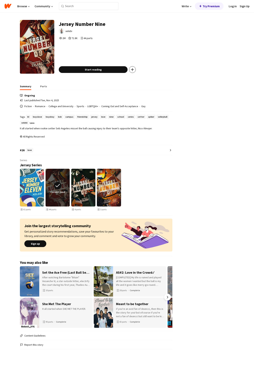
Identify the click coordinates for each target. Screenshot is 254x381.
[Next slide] (171, 187)
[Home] (7, 6)
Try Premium (211, 6)
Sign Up (245, 6)
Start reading (93, 69)
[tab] (25, 87)
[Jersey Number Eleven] (32, 187)
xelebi (68, 31)
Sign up (35, 243)
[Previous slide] (20, 187)
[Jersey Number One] (109, 187)
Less (32, 122)
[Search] (62, 6)
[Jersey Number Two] (83, 187)
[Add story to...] (132, 69)
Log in (233, 6)
